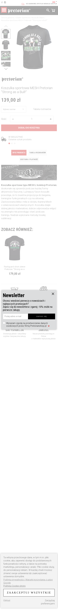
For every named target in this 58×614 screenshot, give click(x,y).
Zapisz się (41, 316)
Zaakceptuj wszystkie (29, 592)
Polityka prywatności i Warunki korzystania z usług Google (28, 581)
